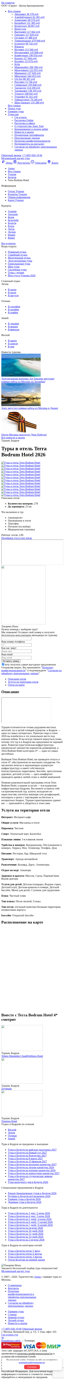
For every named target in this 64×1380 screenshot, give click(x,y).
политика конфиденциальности (35, 1353)
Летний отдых (16, 1320)
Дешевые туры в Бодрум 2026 (24, 1202)
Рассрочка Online (23, 120)
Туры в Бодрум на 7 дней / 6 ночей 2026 (30, 1225)
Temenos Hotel (9, 1121)
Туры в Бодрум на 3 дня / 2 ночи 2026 (29, 1213)
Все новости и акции (13, 437)
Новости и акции (24, 132)
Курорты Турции (17, 194)
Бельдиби (13, 220)
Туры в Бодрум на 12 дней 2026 (25, 1233)
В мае (11, 346)
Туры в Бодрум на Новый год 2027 (27, 1152)
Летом (11, 1132)
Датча (11, 229)
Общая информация (19, 197)
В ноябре (13, 312)
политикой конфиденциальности (32, 1362)
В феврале (13, 329)
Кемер (11, 237)
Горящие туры (16, 111)
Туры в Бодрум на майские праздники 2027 (32, 1149)
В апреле (13, 343)
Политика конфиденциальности (32, 141)
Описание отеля (17, 679)
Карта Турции (16, 200)
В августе (13, 295)
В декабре (13, 323)
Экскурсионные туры (20, 260)
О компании (15, 1285)
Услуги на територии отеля (23, 682)
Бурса (11, 226)
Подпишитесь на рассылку (29, 143)
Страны (12, 1314)
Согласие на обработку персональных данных (31, 672)
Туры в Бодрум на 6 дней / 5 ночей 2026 (30, 1222)
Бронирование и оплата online (31, 129)
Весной (12, 1129)
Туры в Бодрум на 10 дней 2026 (25, 1231)
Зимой (11, 1138)
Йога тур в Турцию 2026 (21, 275)
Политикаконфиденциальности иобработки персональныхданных (22, 1295)
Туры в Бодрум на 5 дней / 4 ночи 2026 (30, 1219)
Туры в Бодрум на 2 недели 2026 (26, 1239)
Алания (12, 211)
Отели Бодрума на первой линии (26, 1259)
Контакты (13, 1288)
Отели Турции (16, 191)
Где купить (20, 117)
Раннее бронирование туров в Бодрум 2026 (32, 1193)
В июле (12, 292)
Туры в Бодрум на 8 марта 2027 (25, 1158)
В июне (12, 289)
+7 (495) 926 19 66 (32, 155)
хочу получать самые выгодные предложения (30, 664)
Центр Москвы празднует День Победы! (24, 434)
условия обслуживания (14, 1356)
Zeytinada (6, 1088)
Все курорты (8, 243)
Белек (11, 217)
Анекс (37, 1276)
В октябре (13, 309)
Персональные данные (27, 138)
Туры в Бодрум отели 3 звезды (25, 1256)
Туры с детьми (16, 272)
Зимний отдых (16, 1317)
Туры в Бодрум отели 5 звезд (24, 1250)
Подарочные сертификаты (29, 135)
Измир (11, 234)
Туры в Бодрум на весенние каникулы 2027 (32, 1164)
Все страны (14, 11)
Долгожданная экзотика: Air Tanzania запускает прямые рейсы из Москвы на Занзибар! (27, 380)
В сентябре (14, 306)
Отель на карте (16, 684)
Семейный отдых (17, 254)
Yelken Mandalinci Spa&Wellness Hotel (22, 1056)
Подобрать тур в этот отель (16, 538)
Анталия (13, 214)
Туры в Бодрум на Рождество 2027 (27, 1155)
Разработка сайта (10, 1340)
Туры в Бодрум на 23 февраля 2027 (27, 1161)
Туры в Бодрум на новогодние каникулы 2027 (34, 1173)
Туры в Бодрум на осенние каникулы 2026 (31, 1170)
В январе (13, 326)
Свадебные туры (17, 269)
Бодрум (12, 223)
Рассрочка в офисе (24, 123)
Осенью (12, 1135)
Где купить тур (9, 1334)
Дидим (12, 232)
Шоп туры (14, 266)
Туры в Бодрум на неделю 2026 (25, 1228)
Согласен (32, 1367)
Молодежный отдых (19, 257)
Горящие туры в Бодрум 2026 (24, 1199)
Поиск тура (14, 108)
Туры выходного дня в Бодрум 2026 (28, 1182)
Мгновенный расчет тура (15, 1271)
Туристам (13, 114)
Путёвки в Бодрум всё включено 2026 (29, 1196)
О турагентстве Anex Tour (29, 126)
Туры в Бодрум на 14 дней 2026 (25, 1236)
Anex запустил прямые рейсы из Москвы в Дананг (29, 408)
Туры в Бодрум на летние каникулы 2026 (31, 1167)
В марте (12, 340)
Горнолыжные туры (19, 263)
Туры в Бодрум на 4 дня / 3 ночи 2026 (29, 1216)
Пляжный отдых (17, 252)
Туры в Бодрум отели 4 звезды (25, 1253)
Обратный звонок (32, 1328)
